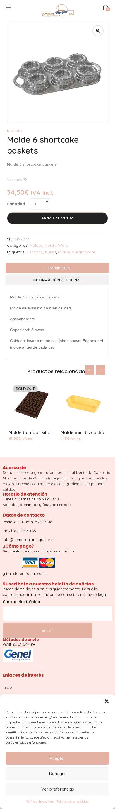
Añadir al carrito (57, 218)
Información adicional (57, 280)
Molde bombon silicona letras (40, 432)
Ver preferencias (57, 789)
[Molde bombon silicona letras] (31, 404)
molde (64, 252)
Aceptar (57, 758)
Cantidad (16, 203)
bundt (50, 252)
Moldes (15, 130)
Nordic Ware (56, 245)
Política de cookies (40, 801)
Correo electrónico (21, 601)
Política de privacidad (72, 801)
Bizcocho (34, 252)
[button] (106, 701)
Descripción (57, 268)
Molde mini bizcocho (82, 432)
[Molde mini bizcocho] (83, 404)
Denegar (57, 773)
